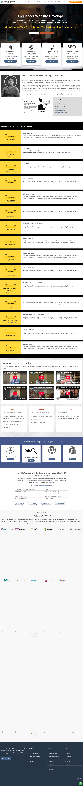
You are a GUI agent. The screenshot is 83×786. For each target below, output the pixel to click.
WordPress (47, 82)
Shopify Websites (52, 761)
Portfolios (39, 1)
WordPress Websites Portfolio (61, 101)
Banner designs (52, 766)
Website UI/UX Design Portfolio (61, 108)
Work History (58, 1)
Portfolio (68, 764)
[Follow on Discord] (81, 779)
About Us (68, 753)
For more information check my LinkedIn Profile (70, 90)
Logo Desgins (51, 769)
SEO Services (32, 761)
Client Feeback (51, 751)
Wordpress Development (35, 756)
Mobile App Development (54, 756)
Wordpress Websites (53, 753)
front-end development (35, 82)
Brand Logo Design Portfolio (61, 112)
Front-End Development (35, 753)
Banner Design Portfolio (60, 110)
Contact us (69, 756)
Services (33, 1)
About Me (27, 1)
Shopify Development (34, 758)
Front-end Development (53, 758)
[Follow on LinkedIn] (78, 779)
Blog (52, 1)
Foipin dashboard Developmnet (38, 422)
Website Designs (52, 764)
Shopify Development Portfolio (61, 106)
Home (21, 1)
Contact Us (47, 1)
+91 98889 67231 (76, 1)
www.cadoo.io (6, 427)
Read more (69, 137)
